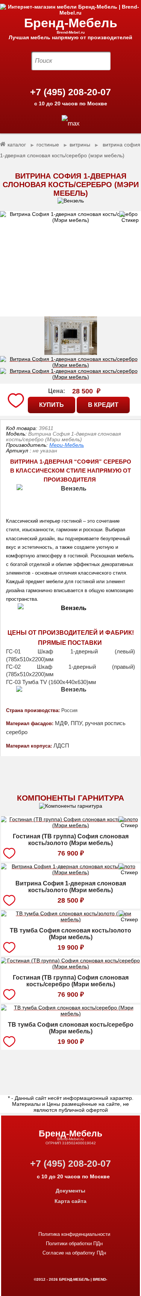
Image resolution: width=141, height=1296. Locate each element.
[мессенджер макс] (71, 123)
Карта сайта (70, 1201)
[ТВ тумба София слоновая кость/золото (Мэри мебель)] (70, 921)
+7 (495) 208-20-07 (70, 92)
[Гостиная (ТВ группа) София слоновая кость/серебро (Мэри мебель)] (70, 968)
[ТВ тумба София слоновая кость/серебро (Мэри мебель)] (70, 1015)
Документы (70, 1191)
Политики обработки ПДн (74, 1243)
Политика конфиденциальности (74, 1234)
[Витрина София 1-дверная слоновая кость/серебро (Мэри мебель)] (70, 263)
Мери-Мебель (66, 445)
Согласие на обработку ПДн (74, 1253)
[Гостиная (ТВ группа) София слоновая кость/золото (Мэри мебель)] (70, 826)
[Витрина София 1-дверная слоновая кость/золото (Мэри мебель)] (70, 873)
